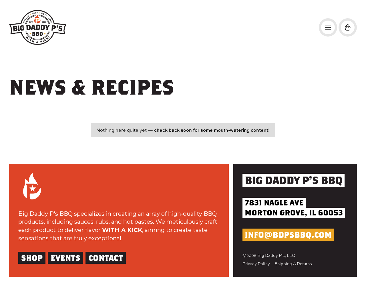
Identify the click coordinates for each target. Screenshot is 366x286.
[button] (348, 27)
